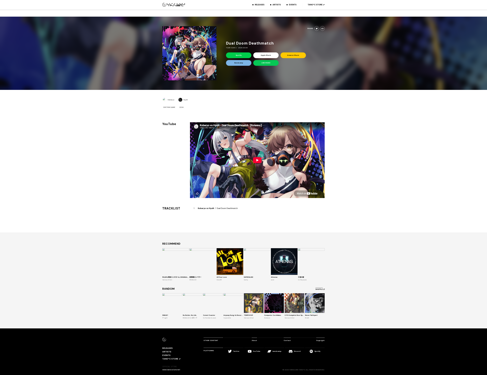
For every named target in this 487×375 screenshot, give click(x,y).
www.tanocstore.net (171, 369)
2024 (181, 107)
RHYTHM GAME (169, 107)
